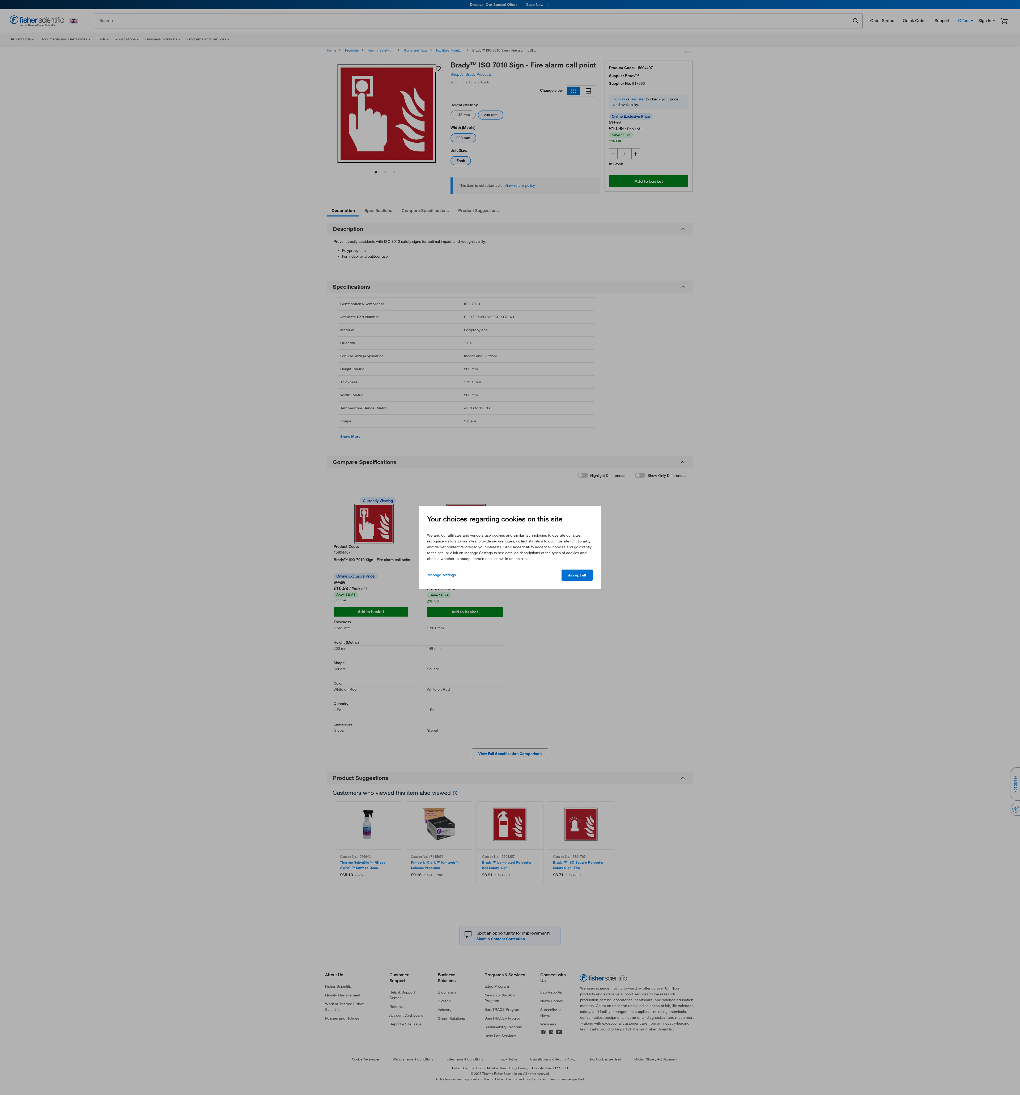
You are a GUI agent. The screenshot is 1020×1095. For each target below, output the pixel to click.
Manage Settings (441, 574)
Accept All (577, 575)
